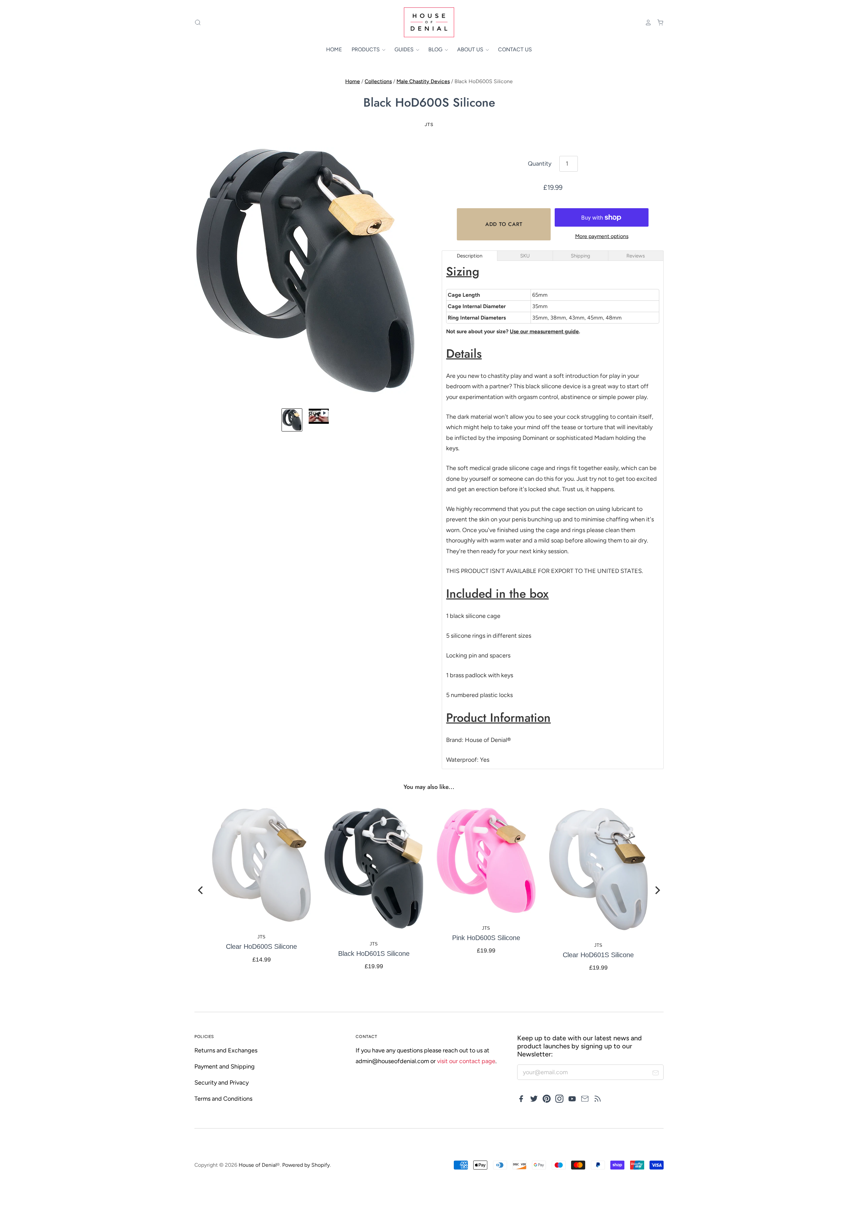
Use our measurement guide (544, 331)
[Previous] (201, 890)
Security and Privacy (221, 1082)
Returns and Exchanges (225, 1050)
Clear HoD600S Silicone (261, 946)
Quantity (539, 163)
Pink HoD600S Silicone (486, 937)
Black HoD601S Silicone (373, 953)
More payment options (601, 236)
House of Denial (258, 1165)
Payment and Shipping (224, 1066)
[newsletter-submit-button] (656, 1074)
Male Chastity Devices (423, 81)
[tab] (469, 255)
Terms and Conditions (223, 1098)
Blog (436, 49)
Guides (404, 49)
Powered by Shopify (306, 1165)
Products (366, 49)
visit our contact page (466, 1061)
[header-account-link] (645, 22)
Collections (378, 81)
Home (334, 49)
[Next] (657, 890)
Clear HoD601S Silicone (598, 955)
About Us (471, 49)
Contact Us (515, 49)
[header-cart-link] (658, 22)
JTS (429, 124)
